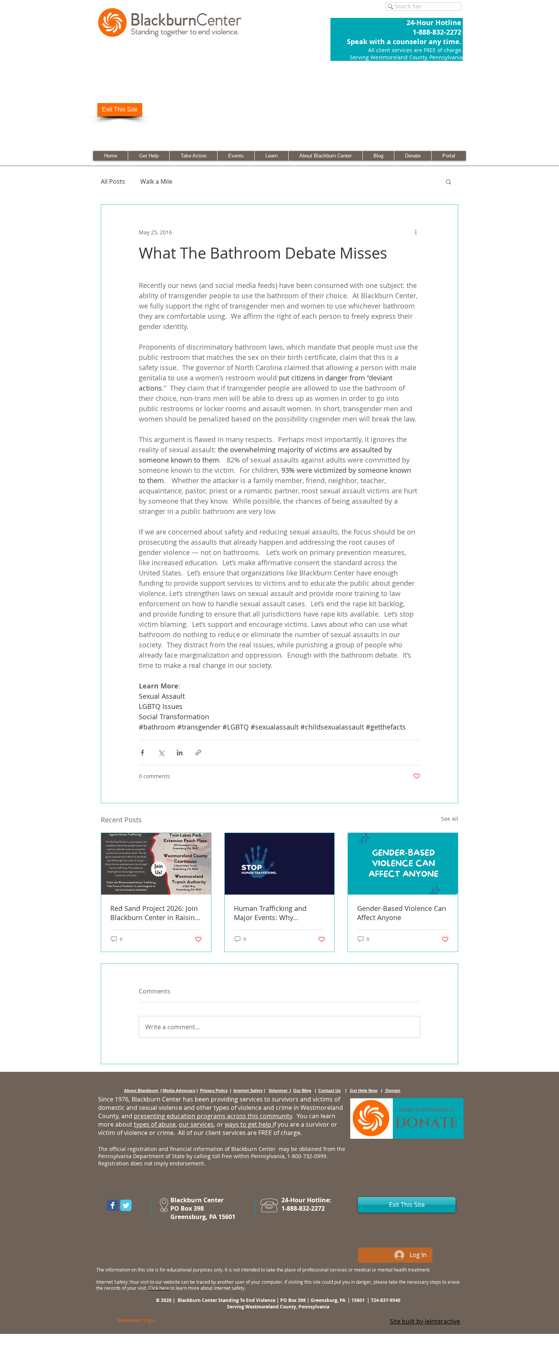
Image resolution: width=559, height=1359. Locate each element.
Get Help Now (364, 1090)
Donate (392, 1090)
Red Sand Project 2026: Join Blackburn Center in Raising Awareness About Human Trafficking (154, 913)
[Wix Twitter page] (126, 1205)
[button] (448, 181)
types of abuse (155, 1124)
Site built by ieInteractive (425, 1321)
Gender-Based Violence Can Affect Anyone (401, 913)
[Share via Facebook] (142, 752)
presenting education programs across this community (213, 1116)
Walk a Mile (156, 181)
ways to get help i (249, 1124)
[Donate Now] (407, 1118)
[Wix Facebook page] (112, 1205)
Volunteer (279, 1090)
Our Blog (302, 1090)
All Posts (113, 181)
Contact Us (329, 1090)
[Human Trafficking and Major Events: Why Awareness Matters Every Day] (280, 864)
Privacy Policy (214, 1090)
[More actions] (415, 232)
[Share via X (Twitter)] (161, 752)
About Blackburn (141, 1090)
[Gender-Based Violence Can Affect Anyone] (403, 864)
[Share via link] (198, 752)
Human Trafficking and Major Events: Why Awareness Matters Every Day (274, 913)
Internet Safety (248, 1090)
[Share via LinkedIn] (179, 752)
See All (449, 818)
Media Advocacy (179, 1090)
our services (196, 1124)
